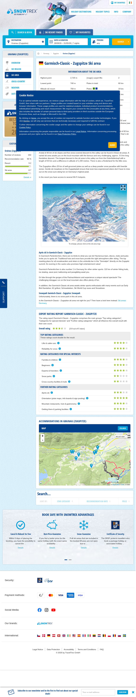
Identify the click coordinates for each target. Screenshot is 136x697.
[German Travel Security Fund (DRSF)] (39, 580)
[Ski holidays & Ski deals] (22, 12)
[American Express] (70, 595)
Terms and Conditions (87, 649)
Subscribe (122, 692)
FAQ (102, 649)
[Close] (133, 692)
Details (26, 177)
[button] (130, 2)
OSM (122, 484)
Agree (33, 118)
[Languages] (38, 635)
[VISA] (61, 595)
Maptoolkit (115, 484)
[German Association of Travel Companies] (48, 580)
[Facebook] (39, 610)
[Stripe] (80, 595)
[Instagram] (46, 610)
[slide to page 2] (70, 559)
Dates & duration (61, 40)
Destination (16, 40)
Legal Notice (81, 131)
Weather (15, 87)
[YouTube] (53, 610)
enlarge (123, 428)
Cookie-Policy (25, 127)
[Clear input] (43, 42)
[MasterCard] (51, 595)
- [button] (43, 440)
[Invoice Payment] (41, 595)
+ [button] (42, 436)
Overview (15, 62)
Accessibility (69, 649)
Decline (26, 121)
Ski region (16, 69)
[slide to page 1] (66, 559)
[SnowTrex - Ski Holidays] (45, 623)
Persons (100, 40)
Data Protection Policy (67, 134)
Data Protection (53, 649)
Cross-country (18, 81)
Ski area (15, 75)
